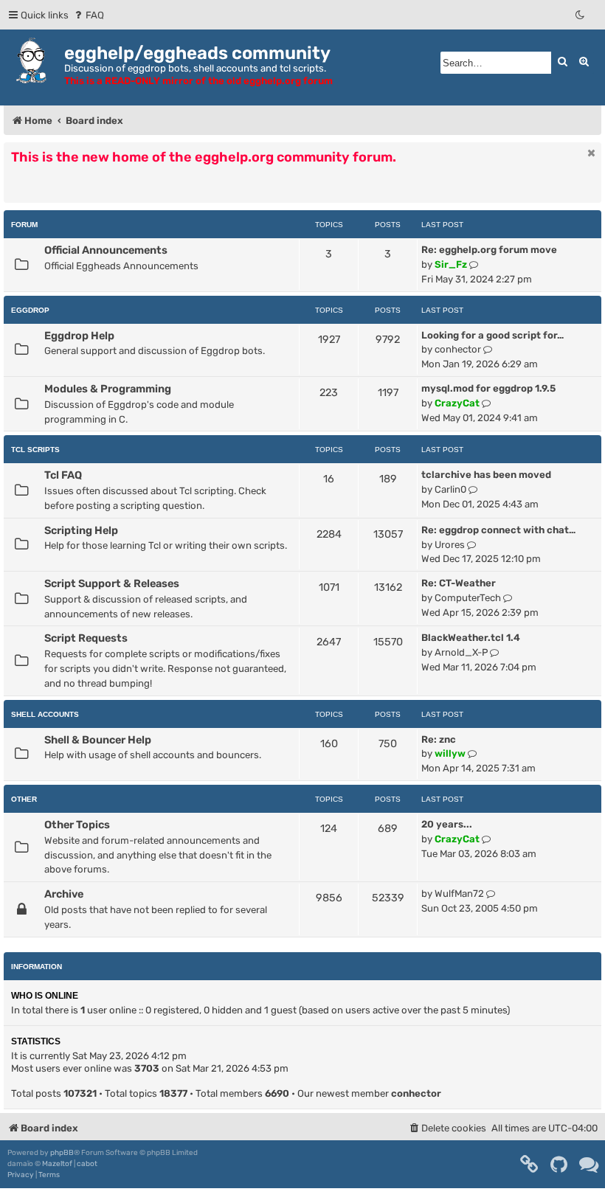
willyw (450, 753)
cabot (87, 1163)
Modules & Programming (107, 388)
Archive (63, 894)
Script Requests (86, 638)
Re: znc (438, 739)
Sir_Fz (451, 264)
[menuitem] (88, 15)
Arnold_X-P (461, 652)
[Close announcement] (591, 152)
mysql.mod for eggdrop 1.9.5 (488, 388)
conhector (458, 349)
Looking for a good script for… (492, 335)
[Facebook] (530, 1164)
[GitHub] (560, 1164)
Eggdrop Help (79, 335)
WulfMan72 (459, 893)
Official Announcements (105, 250)
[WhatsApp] (589, 1164)
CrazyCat (457, 403)
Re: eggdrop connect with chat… (498, 529)
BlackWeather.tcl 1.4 (470, 637)
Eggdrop (30, 310)
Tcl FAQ (63, 475)
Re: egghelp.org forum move (489, 249)
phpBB (62, 1152)
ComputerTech (468, 597)
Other (24, 799)
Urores (450, 544)
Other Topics (77, 824)
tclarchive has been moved (486, 474)
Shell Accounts (45, 714)
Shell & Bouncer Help (97, 739)
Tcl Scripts (35, 449)
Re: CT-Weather (458, 583)
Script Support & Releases (111, 583)
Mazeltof (57, 1163)
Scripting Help (81, 530)
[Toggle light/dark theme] (580, 15)
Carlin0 (450, 489)
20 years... (446, 824)
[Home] (34, 60)
